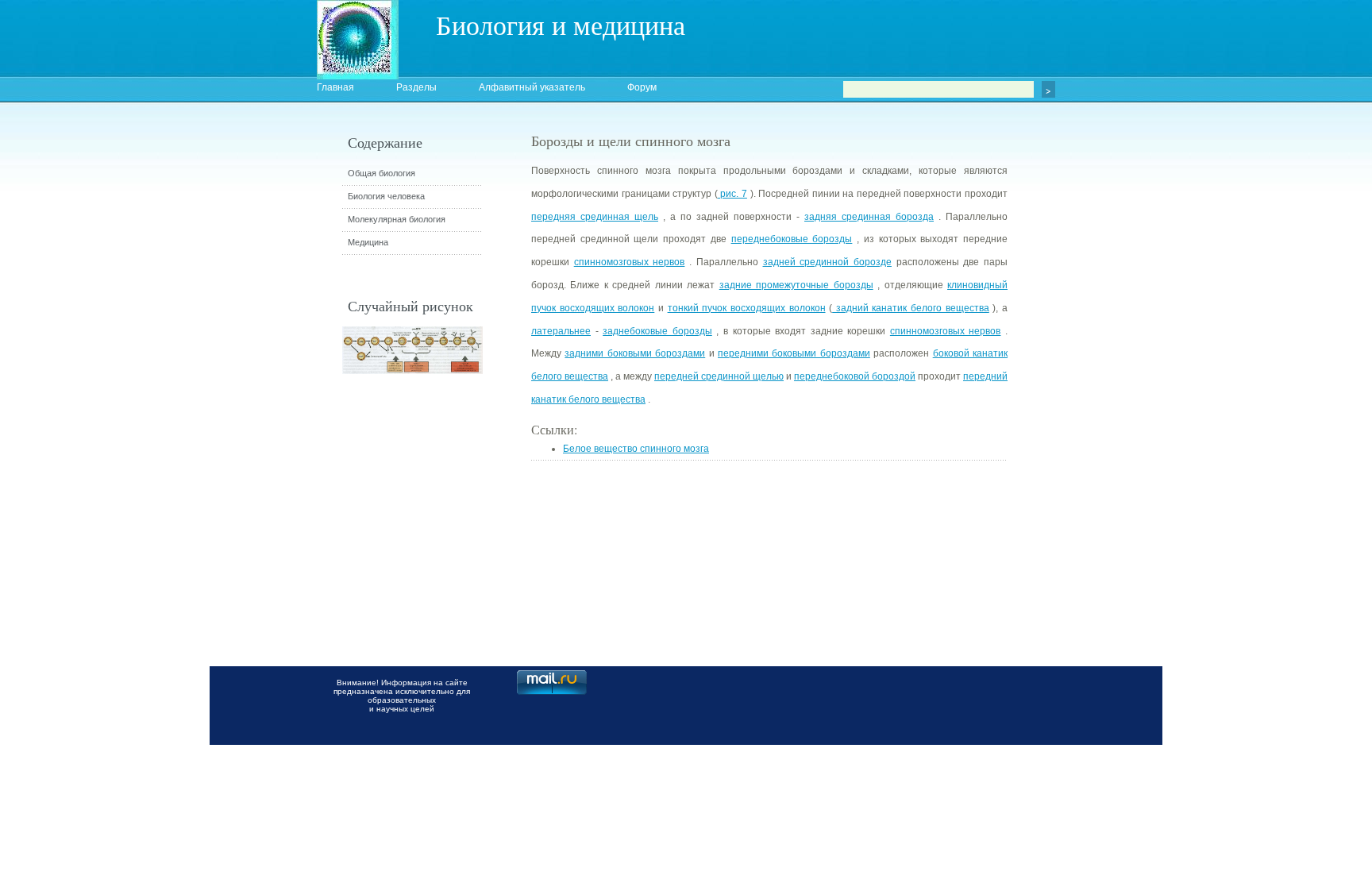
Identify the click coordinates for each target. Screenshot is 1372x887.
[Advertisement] (1094, 417)
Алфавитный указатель (532, 87)
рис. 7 (732, 193)
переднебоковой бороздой (854, 376)
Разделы (416, 87)
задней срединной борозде (827, 262)
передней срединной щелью (719, 376)
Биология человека (386, 196)
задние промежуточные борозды (796, 285)
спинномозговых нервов (629, 262)
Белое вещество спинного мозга (636, 448)
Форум (642, 87)
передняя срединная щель (594, 216)
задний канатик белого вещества (910, 308)
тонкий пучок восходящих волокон (747, 308)
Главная (335, 87)
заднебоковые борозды (657, 331)
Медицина (368, 242)
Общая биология (381, 173)
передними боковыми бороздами (794, 353)
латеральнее (561, 331)
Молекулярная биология (396, 219)
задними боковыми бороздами (635, 353)
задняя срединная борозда (869, 216)
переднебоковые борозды (792, 239)
